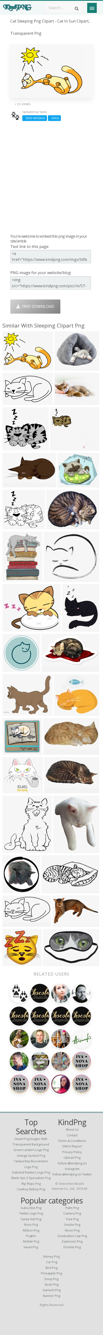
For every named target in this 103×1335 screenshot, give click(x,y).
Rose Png (31, 1224)
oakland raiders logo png (31, 1172)
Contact (72, 1135)
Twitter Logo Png (31, 1213)
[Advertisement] (51, 177)
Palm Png (72, 1208)
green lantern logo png (31, 1150)
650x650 (50, 669)
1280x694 (12, 402)
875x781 (11, 790)
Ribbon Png (31, 1230)
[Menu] (92, 8)
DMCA (54, 118)
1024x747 (56, 526)
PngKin (31, 1236)
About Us (72, 1129)
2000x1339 (54, 751)
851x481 (61, 923)
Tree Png (72, 1219)
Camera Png (72, 1213)
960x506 (11, 923)
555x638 (11, 850)
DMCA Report (72, 1146)
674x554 (11, 712)
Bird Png (51, 1268)
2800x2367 (64, 712)
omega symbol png (31, 1155)
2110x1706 (13, 628)
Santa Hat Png (31, 1219)
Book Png (51, 1284)
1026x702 (63, 402)
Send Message (34, 118)
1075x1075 (13, 669)
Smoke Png (72, 1224)
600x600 (52, 578)
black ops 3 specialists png (31, 1178)
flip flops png (31, 1183)
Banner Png (51, 1296)
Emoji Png (51, 1279)
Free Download (37, 306)
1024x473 (54, 790)
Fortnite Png (72, 1247)
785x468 (52, 963)
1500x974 (12, 484)
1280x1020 (68, 484)
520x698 (11, 578)
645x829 (71, 628)
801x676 (63, 367)
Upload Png (72, 1157)
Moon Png (72, 1230)
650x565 (11, 751)
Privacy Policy (72, 1152)
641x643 (11, 890)
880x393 (50, 890)
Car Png (51, 1262)
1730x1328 (13, 367)
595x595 (11, 963)
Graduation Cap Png (72, 1236)
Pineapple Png (51, 1273)
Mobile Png (31, 1241)
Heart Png (31, 1247)
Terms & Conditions (72, 1141)
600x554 (11, 447)
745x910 (62, 850)
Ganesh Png (52, 1290)
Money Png (51, 1256)
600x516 (59, 447)
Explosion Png (72, 1241)
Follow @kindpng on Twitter (72, 1174)
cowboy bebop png (31, 1189)
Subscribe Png (31, 1208)
